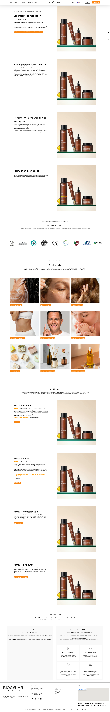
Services (15, 2)
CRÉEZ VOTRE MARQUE (60, 689)
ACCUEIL (57, 688)
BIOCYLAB (39, 709)
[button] (16, 2)
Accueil (10, 2)
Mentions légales (70, 709)
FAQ (56, 693)
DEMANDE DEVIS (59, 691)
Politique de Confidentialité (81, 709)
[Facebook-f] (32, 699)
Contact (73, 2)
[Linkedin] (41, 699)
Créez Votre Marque (32, 2)
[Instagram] (35, 699)
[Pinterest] (38, 699)
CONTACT (57, 692)
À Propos (23, 2)
